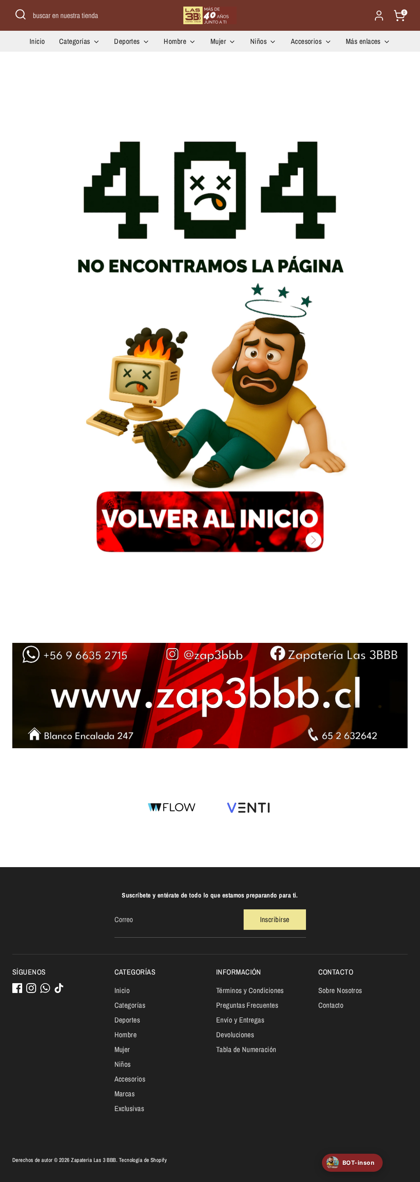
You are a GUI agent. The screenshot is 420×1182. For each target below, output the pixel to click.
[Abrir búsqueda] (20, 14)
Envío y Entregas (240, 1020)
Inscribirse (275, 919)
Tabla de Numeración (246, 1049)
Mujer (219, 41)
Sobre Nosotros (340, 990)
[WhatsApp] (45, 988)
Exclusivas (129, 1108)
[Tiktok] (59, 988)
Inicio (37, 41)
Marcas (124, 1094)
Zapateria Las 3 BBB (93, 1160)
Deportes (128, 41)
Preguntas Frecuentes (247, 1005)
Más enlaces (364, 41)
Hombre (176, 41)
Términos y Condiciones (250, 990)
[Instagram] (31, 988)
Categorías (75, 41)
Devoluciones (235, 1034)
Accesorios (307, 41)
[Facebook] (17, 988)
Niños (259, 41)
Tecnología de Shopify (143, 1160)
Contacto (331, 1005)
